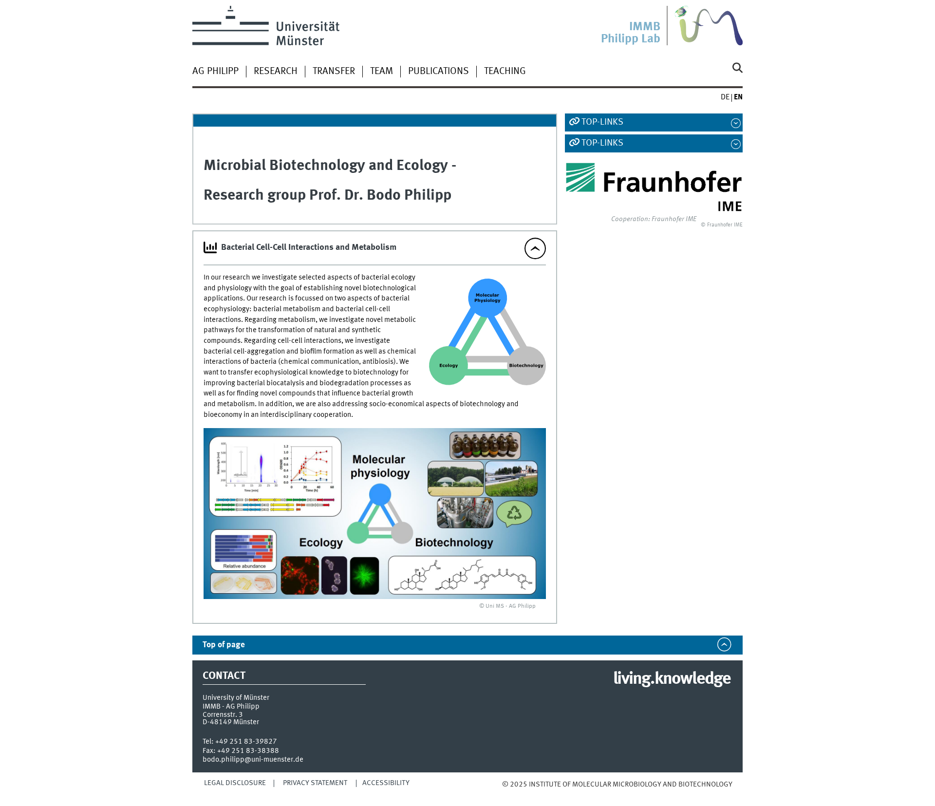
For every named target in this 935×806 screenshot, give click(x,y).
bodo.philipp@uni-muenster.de (253, 760)
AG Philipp (215, 71)
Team (381, 71)
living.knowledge (671, 679)
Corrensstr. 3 (223, 715)
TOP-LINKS (602, 143)
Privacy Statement (315, 783)
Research (276, 71)
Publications (438, 71)
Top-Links (602, 122)
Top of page (224, 645)
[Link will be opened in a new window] (654, 187)
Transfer (334, 71)
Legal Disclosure (235, 783)
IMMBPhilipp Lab (630, 33)
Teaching (505, 71)
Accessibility (386, 783)
